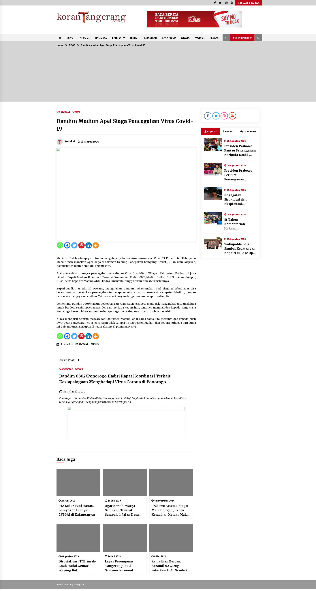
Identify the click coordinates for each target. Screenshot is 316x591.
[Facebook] (67, 245)
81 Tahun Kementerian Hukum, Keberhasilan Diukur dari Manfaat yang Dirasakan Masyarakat (240, 224)
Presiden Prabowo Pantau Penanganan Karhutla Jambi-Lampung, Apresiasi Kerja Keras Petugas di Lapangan (240, 150)
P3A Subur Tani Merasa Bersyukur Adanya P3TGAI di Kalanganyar (77, 510)
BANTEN (116, 37)
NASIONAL (101, 37)
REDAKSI (214, 37)
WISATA (185, 37)
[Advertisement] (158, 76)
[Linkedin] (88, 245)
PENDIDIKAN (150, 37)
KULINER (199, 37)
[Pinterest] (81, 245)
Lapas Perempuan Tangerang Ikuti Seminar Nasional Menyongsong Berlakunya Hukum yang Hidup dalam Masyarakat (124, 566)
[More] (96, 245)
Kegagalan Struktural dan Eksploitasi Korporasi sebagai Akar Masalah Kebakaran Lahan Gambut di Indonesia (240, 199)
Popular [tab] (212, 131)
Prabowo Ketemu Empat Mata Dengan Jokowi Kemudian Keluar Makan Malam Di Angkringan (171, 510)
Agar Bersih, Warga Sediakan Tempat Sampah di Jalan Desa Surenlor (122, 510)
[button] (226, 37)
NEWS (70, 37)
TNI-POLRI (84, 37)
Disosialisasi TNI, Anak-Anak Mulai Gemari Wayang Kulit (77, 566)
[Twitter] (74, 245)
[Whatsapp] (60, 245)
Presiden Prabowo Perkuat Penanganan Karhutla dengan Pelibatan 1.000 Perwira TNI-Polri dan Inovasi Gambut (239, 175)
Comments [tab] (249, 131)
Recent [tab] (229, 131)
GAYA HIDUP (169, 37)
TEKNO (133, 37)
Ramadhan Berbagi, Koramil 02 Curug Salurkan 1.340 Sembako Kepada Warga (170, 566)
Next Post (67, 360)
